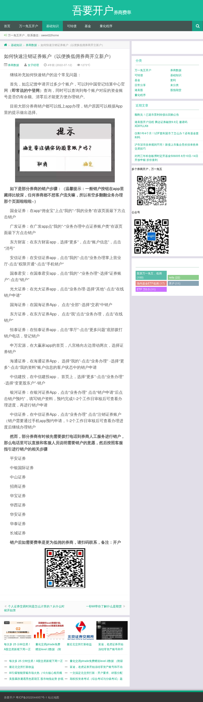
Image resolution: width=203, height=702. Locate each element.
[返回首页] (5, 45)
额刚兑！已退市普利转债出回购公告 (157, 114)
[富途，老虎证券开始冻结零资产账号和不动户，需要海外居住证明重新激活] (112, 630)
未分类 (174, 85)
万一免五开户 (28, 26)
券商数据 (31, 45)
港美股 (139, 90)
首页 (7, 26)
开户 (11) (174, 283)
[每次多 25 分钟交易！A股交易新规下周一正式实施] (17, 630)
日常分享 (140, 85)
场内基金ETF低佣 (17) (151, 283)
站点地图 (53, 697)
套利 (173, 80)
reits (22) (174, 277)
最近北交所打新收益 (21, 667)
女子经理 (33, 65)
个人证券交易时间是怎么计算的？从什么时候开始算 (34, 608)
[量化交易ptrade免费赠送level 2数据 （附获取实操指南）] (49, 630)
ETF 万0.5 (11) (146, 289)
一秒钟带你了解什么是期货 (104, 606)
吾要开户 (9, 697)
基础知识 (52, 26)
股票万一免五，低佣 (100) (149, 275)
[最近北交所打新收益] (80, 630)
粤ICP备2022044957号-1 (31, 697)
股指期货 (175, 90)
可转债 (72, 26)
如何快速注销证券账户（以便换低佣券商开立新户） (58, 55)
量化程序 (106, 26)
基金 (88, 26)
